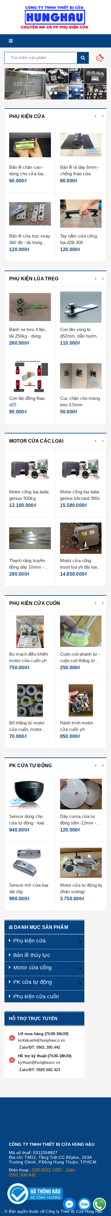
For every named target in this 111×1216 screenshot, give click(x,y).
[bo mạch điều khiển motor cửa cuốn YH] (30, 632)
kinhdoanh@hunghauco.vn (41, 1040)
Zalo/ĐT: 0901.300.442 (39, 1047)
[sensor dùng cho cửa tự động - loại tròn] (30, 794)
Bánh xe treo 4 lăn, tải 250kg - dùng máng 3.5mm (27, 336)
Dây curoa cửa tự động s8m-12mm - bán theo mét (78, 823)
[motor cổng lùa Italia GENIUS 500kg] (30, 469)
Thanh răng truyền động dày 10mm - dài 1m (27, 567)
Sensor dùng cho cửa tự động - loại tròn (26, 823)
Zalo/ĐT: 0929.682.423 (39, 1070)
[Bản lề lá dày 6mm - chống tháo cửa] (81, 145)
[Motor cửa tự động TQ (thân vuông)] (81, 863)
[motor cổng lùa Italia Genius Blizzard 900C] (81, 469)
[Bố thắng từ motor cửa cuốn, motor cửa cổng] (30, 700)
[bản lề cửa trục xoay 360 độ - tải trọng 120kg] (30, 213)
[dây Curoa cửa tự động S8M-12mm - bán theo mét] (81, 794)
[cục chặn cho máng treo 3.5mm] (81, 376)
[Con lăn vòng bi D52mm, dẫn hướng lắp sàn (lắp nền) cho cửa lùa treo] (81, 307)
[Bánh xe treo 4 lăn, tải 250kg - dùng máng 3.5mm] (30, 307)
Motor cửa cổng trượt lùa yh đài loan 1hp (79, 567)
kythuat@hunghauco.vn (39, 1062)
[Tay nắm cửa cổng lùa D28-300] (81, 213)
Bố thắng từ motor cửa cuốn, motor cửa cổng (27, 729)
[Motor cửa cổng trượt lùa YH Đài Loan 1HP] (81, 538)
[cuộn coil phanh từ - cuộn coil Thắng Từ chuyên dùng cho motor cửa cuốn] (81, 632)
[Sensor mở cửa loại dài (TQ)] (30, 863)
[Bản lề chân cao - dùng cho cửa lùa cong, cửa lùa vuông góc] (30, 145)
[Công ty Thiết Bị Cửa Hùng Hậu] (55, 17)
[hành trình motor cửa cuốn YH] (81, 700)
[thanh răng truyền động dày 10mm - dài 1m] (30, 538)
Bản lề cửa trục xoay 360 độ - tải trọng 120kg (29, 242)
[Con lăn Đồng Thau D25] (30, 376)
